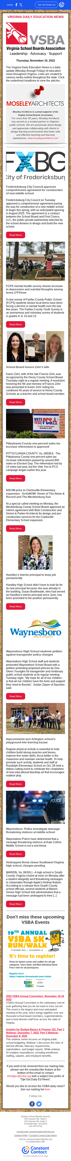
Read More (15, 235)
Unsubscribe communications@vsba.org (35, 1131)
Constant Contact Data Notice (43, 1135)
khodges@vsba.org (19, 1076)
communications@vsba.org (39, 1139)
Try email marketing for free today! (35, 1156)
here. (48, 1089)
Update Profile (21, 1135)
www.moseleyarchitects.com (43, 138)
